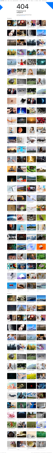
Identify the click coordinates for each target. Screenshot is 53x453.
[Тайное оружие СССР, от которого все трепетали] (41, 112)
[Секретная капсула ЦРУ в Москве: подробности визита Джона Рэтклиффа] (11, 435)
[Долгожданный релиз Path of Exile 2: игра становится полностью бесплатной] (21, 238)
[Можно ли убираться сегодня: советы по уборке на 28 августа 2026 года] (41, 228)
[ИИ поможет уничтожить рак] (11, 306)
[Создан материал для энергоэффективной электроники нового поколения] (11, 248)
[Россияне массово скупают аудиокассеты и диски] (41, 248)
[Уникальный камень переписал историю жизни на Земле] (41, 348)
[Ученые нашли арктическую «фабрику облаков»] (31, 238)
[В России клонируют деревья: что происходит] (41, 435)
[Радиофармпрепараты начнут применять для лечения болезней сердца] (31, 326)
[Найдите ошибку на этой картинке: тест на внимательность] (11, 160)
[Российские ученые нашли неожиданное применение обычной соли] (21, 53)
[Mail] (0, 0)
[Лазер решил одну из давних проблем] (21, 248)
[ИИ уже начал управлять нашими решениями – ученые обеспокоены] (11, 228)
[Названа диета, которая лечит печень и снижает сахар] (11, 267)
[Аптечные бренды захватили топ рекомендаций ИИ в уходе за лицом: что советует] (31, 277)
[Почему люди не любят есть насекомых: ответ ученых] (31, 170)
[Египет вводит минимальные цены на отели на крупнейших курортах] (11, 151)
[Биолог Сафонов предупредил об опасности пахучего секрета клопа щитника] (31, 131)
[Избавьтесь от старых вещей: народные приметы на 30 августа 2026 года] (31, 287)
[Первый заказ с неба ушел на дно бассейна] (31, 228)
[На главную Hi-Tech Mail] (2, 0)
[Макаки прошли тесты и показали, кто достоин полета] (21, 445)
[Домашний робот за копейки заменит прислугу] (31, 219)
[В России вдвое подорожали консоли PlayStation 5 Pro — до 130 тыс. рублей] (21, 112)
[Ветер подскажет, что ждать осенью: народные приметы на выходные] (31, 151)
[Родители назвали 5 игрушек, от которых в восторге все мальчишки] (11, 170)
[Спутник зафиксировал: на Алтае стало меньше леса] (31, 180)
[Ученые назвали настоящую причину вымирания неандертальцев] (21, 426)
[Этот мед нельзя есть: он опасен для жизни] (11, 180)
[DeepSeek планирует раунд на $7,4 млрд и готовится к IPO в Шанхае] (31, 248)
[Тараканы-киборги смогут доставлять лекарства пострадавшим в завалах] (21, 287)
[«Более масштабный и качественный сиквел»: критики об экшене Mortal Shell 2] (21, 160)
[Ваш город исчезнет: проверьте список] (11, 24)
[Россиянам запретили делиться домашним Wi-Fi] (41, 445)
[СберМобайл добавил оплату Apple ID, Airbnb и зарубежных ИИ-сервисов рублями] (11, 296)
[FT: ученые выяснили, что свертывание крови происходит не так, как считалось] (11, 73)
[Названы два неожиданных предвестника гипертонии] (41, 44)
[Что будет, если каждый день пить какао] (21, 24)
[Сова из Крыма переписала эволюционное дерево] (41, 219)
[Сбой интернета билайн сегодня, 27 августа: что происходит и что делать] (21, 170)
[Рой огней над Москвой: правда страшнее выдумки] (11, 348)
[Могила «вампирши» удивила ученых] (31, 92)
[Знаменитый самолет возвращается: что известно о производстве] (31, 53)
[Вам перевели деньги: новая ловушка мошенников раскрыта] (21, 73)
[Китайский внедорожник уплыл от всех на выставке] (41, 287)
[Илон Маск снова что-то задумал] (11, 44)
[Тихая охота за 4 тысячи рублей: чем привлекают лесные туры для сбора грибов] (21, 267)
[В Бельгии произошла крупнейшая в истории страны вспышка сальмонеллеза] (11, 121)
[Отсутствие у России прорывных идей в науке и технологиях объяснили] (41, 426)
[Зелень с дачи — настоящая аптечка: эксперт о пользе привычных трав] (41, 258)
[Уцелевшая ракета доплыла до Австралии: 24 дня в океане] (31, 338)
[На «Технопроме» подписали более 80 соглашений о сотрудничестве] (31, 199)
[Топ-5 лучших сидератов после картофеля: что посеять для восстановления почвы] (41, 267)
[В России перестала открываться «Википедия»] (11, 189)
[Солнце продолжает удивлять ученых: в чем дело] (31, 160)
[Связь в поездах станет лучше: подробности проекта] (21, 189)
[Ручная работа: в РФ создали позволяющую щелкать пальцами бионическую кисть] (31, 209)
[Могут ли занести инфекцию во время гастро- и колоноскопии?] (31, 445)
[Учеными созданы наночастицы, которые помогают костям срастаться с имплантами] (21, 219)
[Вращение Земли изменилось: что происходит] (41, 102)
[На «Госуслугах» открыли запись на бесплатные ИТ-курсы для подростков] (41, 151)
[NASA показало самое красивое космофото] (21, 209)
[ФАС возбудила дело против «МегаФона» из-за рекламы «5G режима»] (31, 316)
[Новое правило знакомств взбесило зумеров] (21, 63)
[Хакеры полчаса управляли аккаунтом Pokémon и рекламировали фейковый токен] (21, 326)
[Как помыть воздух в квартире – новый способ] (21, 151)
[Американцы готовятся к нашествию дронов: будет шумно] (11, 316)
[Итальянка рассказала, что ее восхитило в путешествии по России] (11, 287)
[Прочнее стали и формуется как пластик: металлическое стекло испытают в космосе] (31, 63)
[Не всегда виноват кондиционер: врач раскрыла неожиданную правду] (21, 228)
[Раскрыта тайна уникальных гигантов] (11, 82)
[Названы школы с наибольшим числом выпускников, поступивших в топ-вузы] (11, 131)
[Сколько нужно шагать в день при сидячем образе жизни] (31, 82)
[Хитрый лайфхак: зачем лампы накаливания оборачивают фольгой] (21, 92)
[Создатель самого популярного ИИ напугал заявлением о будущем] (31, 258)
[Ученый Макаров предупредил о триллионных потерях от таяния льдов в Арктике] (11, 63)
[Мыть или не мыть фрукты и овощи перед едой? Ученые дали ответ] (31, 112)
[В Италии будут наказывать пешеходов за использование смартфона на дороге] (11, 238)
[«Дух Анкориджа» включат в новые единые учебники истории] (11, 92)
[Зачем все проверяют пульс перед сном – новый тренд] (21, 416)
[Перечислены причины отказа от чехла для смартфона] (11, 199)
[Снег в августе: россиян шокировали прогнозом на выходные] (41, 199)
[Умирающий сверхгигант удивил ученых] (41, 338)
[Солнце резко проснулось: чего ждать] (41, 63)
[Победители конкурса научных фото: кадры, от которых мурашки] (41, 326)
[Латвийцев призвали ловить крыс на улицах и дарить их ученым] (21, 34)
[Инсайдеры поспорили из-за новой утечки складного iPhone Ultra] (31, 296)
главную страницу (23, 15)
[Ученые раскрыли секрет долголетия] (31, 348)
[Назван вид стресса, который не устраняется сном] (41, 406)
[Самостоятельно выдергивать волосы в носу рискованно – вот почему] (31, 73)
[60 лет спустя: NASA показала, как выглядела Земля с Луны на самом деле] (31, 34)
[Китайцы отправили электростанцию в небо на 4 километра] (41, 34)
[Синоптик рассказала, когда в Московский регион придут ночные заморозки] (21, 121)
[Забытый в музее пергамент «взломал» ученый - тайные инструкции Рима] (41, 277)
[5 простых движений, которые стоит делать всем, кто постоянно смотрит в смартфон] (21, 258)
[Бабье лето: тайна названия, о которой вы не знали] (41, 170)
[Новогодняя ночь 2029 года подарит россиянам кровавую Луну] (31, 426)
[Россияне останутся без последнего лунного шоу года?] (11, 416)
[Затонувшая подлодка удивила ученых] (11, 338)
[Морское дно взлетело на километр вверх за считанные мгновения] (31, 435)
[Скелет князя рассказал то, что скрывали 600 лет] (21, 348)
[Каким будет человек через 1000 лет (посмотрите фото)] (21, 435)
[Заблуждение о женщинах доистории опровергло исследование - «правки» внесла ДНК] (21, 82)
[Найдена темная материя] (41, 316)
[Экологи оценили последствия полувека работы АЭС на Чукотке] (41, 73)
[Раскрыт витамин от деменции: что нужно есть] (11, 112)
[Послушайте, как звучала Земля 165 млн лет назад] (41, 180)
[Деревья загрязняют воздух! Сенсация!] (31, 306)
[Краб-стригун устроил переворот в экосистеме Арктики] (41, 306)
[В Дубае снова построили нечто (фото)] (11, 141)
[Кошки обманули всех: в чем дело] (21, 44)
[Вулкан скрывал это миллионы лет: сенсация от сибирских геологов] (41, 92)
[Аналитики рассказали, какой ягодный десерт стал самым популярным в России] (41, 121)
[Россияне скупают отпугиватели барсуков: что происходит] (41, 238)
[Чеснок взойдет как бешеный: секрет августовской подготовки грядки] (11, 34)
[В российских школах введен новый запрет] (41, 160)
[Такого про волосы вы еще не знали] (21, 102)
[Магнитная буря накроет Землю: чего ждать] (31, 121)
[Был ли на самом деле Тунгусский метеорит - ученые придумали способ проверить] (21, 296)
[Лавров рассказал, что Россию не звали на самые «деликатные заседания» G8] (11, 326)
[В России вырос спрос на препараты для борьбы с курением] (41, 53)
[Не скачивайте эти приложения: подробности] (31, 141)
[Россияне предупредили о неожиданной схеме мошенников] (11, 426)
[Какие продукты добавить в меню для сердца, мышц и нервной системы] (41, 209)
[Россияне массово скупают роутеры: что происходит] (31, 44)
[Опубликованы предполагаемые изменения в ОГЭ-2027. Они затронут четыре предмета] (31, 189)
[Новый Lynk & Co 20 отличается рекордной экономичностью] (41, 296)
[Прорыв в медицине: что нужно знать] (11, 102)
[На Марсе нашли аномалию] (21, 131)
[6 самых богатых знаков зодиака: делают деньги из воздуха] (41, 82)
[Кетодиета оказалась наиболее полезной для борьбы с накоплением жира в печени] (11, 258)
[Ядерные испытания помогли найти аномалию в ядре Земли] (11, 219)
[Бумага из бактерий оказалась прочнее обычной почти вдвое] (21, 277)
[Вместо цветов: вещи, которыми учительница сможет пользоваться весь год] (21, 180)
